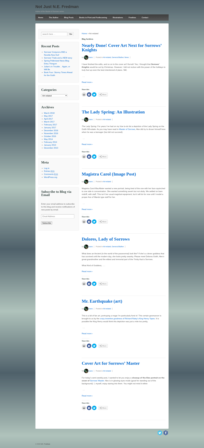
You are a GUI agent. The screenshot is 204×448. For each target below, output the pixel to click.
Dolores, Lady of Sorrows (106, 239)
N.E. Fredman (45, 444)
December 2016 (51, 130)
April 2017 (48, 119)
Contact (145, 17)
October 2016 (50, 136)
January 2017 (50, 127)
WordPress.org (50, 177)
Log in (46, 168)
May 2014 (48, 139)
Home (40, 17)
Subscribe (46, 223)
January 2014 (50, 145)
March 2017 (49, 122)
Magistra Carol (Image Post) (109, 174)
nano (91, 57)
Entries (49, 171)
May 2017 (48, 116)
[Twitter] (160, 433)
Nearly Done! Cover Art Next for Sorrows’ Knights (122, 47)
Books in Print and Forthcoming (93, 17)
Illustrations (118, 17)
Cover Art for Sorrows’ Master (111, 363)
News (126, 57)
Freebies (132, 17)
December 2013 (51, 148)
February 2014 (50, 142)
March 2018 (49, 113)
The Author (53, 17)
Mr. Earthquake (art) (102, 301)
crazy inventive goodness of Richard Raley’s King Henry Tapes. (127, 318)
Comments (51, 174)
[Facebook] (165, 433)
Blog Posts (69, 17)
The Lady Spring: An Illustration (113, 112)
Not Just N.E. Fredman (57, 6)
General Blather (118, 57)
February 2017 (50, 125)
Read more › (87, 82)
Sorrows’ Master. (97, 381)
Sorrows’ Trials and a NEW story (58, 58)
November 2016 (51, 133)
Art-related (107, 57)
